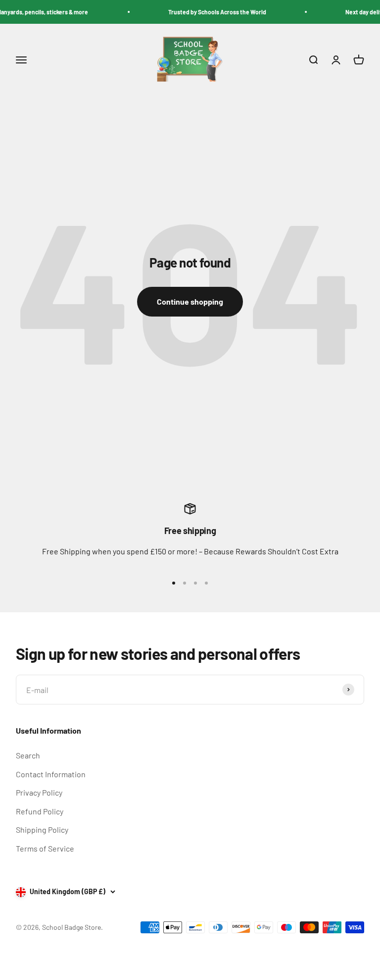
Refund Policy (39, 811)
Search (28, 755)
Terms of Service (45, 848)
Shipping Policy (42, 829)
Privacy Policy (39, 792)
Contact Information (51, 774)
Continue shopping (190, 301)
